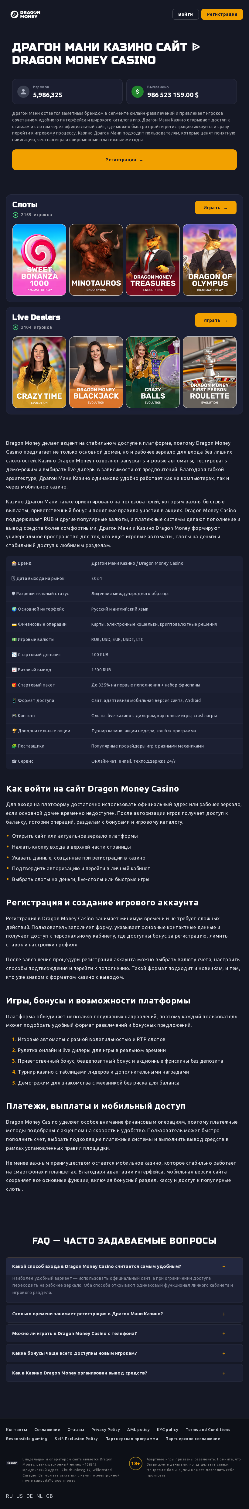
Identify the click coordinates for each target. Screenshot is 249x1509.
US (19, 1496)
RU (9, 1496)
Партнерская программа (132, 1438)
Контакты (16, 1429)
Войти (185, 14)
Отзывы (75, 1429)
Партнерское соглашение (192, 1438)
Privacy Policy (105, 1429)
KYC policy (167, 1429)
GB (49, 1496)
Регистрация (222, 14)
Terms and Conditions (208, 1429)
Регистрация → (124, 159)
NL (39, 1496)
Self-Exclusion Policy (76, 1438)
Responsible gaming (26, 1438)
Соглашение (47, 1429)
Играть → (215, 207)
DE (29, 1496)
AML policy (138, 1429)
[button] (124, 1266)
